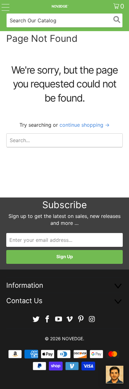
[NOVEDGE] (60, 6)
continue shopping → (84, 125)
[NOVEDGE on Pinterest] (81, 319)
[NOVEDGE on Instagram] (92, 319)
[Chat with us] (114, 374)
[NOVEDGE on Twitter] (36, 319)
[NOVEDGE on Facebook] (47, 319)
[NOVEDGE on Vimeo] (70, 319)
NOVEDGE (72, 338)
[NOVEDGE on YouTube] (58, 319)
